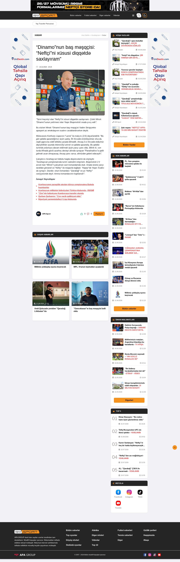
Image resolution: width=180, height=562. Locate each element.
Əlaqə (146, 540)
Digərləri (129, 400)
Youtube (118, 508)
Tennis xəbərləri (125, 535)
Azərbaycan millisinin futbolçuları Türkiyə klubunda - (66, 190)
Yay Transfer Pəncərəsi (45, 24)
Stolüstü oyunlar (73, 545)
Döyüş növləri (72, 540)
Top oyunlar (71, 535)
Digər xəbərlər (104, 15)
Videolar (116, 15)
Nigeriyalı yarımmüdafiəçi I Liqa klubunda (57, 199)
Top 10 (95, 545)
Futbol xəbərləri (90, 15)
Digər (120, 540)
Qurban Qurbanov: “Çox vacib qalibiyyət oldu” (60, 196)
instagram (129, 497)
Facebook (118, 497)
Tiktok (140, 497)
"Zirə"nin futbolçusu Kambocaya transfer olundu (61, 193)
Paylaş (98, 214)
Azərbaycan (95, 35)
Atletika (95, 530)
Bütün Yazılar (129, 145)
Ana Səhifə (85, 35)
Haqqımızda (149, 535)
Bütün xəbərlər (75, 15)
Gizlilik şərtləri (150, 530)
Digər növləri (98, 535)
